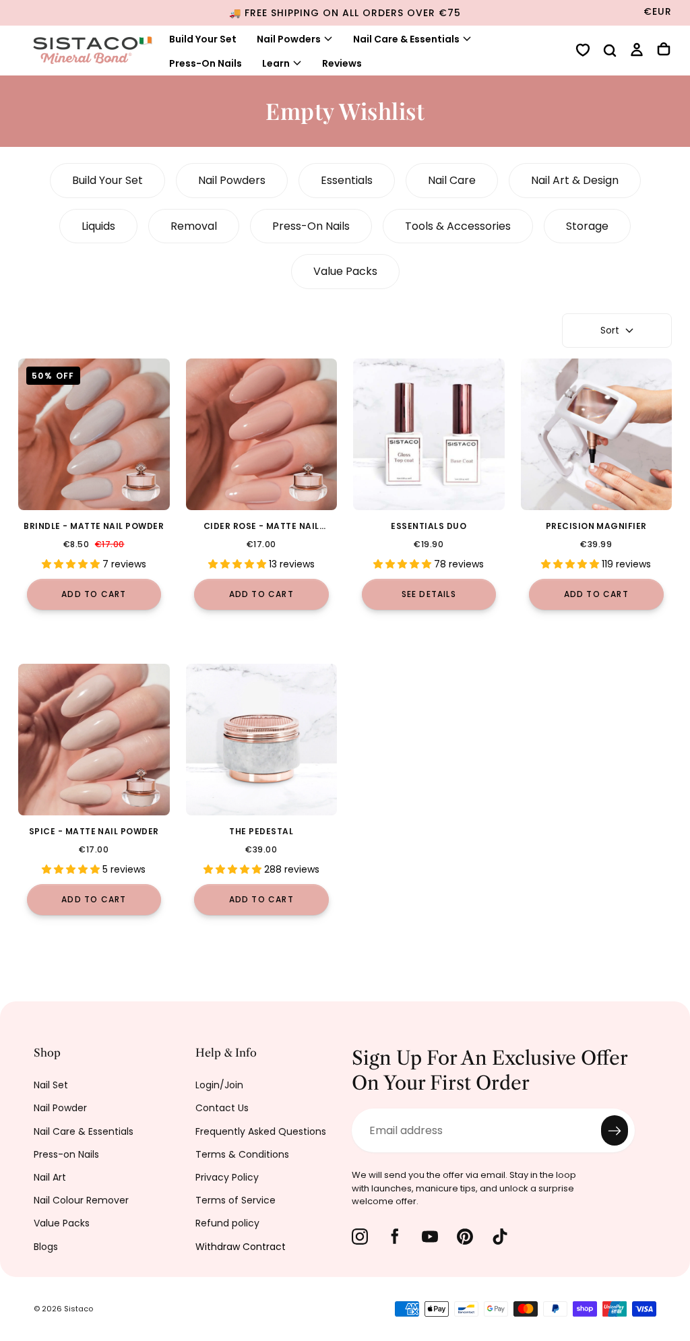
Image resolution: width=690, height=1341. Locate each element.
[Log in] (637, 51)
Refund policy (227, 1223)
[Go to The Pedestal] (262, 739)
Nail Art (50, 1177)
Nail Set (51, 1085)
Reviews (342, 63)
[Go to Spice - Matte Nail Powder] (94, 739)
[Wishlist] (583, 51)
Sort (609, 330)
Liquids (98, 226)
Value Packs (345, 271)
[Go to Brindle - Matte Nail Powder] (94, 434)
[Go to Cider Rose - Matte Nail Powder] (262, 434)
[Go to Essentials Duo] (429, 434)
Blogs (46, 1247)
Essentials (347, 180)
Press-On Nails (205, 63)
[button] (610, 51)
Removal (193, 226)
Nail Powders (289, 39)
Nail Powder (60, 1108)
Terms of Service (235, 1200)
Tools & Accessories (458, 226)
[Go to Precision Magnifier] (596, 434)
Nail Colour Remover (81, 1200)
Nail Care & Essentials (83, 1131)
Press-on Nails (66, 1154)
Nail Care (452, 180)
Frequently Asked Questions (260, 1131)
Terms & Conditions (242, 1154)
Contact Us (222, 1108)
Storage (587, 226)
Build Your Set (203, 39)
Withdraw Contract (240, 1247)
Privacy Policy (227, 1177)
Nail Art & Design (575, 180)
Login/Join (219, 1085)
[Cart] (664, 50)
